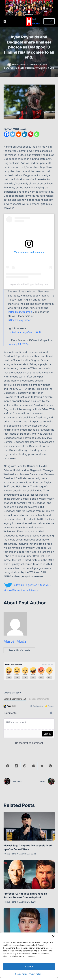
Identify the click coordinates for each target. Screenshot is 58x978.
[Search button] (51, 21)
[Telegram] (42, 766)
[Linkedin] (24, 134)
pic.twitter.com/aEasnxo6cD (24, 332)
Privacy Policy (35, 974)
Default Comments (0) (15, 699)
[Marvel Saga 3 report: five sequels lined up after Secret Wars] (29, 826)
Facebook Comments (38, 699)
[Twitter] (12, 134)
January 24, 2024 (18, 344)
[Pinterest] (30, 134)
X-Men (51, 68)
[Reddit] (18, 134)
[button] (53, 936)
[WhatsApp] (50, 766)
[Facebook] (6, 134)
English (36, 23)
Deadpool (9, 68)
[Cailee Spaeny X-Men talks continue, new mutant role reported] (29, 922)
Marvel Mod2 (15, 641)
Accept (29, 966)
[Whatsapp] (36, 134)
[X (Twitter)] (5, 21)
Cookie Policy (21, 974)
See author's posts (19, 650)
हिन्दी (34, 19)
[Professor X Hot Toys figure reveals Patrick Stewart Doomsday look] (29, 874)
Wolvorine (41, 68)
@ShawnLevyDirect (19, 320)
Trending (29, 68)
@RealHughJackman (20, 311)
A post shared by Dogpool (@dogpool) (29, 284)
